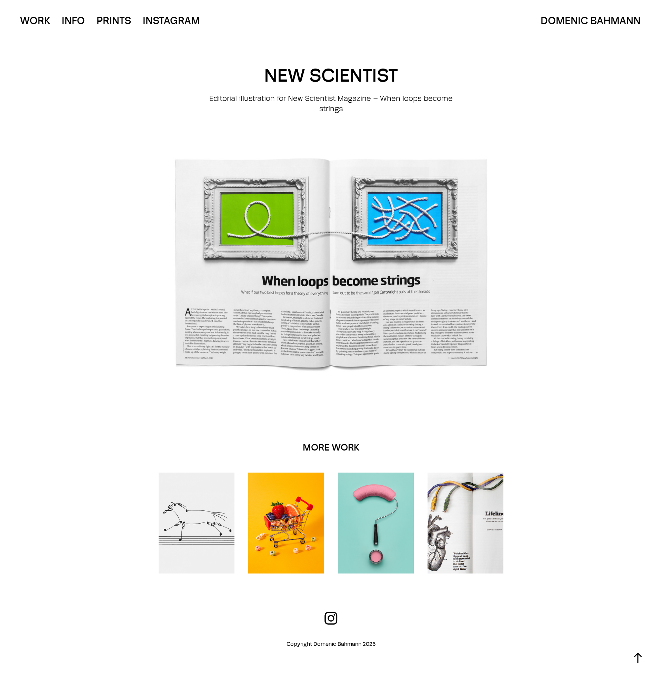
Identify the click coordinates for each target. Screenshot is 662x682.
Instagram (171, 20)
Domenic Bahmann (591, 20)
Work (35, 20)
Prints (114, 20)
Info (73, 20)
